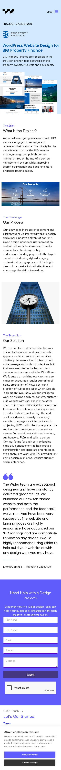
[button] (50, 11)
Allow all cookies (30, 755)
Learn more (40, 746)
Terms (7, 723)
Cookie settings (30, 763)
